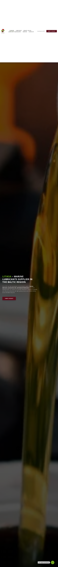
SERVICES (25, 31)
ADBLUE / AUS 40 (27, 30)
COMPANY (11, 30)
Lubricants (19, 30)
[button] (51, 31)
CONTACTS (31, 31)
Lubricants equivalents (14, 31)
